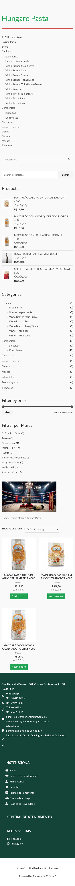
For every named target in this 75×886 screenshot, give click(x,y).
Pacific (5, 452)
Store (5, 46)
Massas (6, 140)
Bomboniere (8, 107)
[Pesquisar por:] (37, 159)
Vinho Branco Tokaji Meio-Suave (23, 84)
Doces (5, 131)
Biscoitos (10, 112)
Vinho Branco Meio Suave (19, 65)
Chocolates (11, 117)
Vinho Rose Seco (14, 89)
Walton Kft (8, 467)
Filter (7, 412)
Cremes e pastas (11, 126)
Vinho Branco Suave (16, 75)
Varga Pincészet (11, 462)
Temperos (7, 145)
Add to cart (19, 596)
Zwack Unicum (10, 472)
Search (66, 174)
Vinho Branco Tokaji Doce (19, 79)
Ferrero (6, 438)
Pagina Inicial (9, 41)
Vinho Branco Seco (16, 70)
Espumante (11, 56)
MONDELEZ (8, 447)
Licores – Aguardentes (18, 61)
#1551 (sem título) (12, 37)
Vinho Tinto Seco (15, 98)
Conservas (8, 122)
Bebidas (6, 51)
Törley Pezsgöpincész (14, 457)
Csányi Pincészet (11, 433)
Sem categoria (10, 382)
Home (5, 518)
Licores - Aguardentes (21, 312)
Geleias (6, 136)
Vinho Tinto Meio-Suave (19, 93)
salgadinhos (8, 377)
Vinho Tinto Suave (15, 102)
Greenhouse (8, 443)
